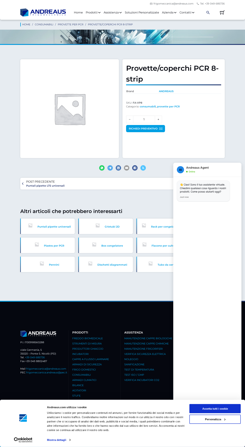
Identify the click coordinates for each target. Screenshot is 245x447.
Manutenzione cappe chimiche (146, 343)
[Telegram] (110, 168)
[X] (143, 168)
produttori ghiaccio (87, 348)
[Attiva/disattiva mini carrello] (222, 12)
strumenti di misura (87, 343)
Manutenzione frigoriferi (143, 348)
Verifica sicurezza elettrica (145, 354)
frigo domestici (84, 369)
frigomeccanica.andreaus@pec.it (46, 372)
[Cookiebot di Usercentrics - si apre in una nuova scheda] (23, 440)
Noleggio (131, 359)
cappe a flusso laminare (90, 359)
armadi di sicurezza (87, 364)
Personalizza (213, 419)
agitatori (79, 390)
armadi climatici (84, 380)
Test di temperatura (139, 369)
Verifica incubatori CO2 (141, 380)
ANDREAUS (166, 91)
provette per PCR (70, 24)
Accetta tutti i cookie (215, 408)
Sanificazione (134, 364)
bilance (78, 385)
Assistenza (111, 12)
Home (78, 12)
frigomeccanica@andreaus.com (46, 368)
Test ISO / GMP (134, 374)
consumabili (44, 24)
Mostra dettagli (56, 439)
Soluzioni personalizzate (142, 12)
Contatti (185, 12)
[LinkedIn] (118, 168)
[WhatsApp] (102, 168)
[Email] (126, 168)
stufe (76, 395)
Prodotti (92, 12)
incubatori (80, 354)
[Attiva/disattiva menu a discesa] (99, 12)
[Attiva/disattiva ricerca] (208, 12)
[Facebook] (135, 168)
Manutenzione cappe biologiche (148, 338)
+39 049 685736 (35, 357)
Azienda (167, 12)
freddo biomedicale (87, 338)
